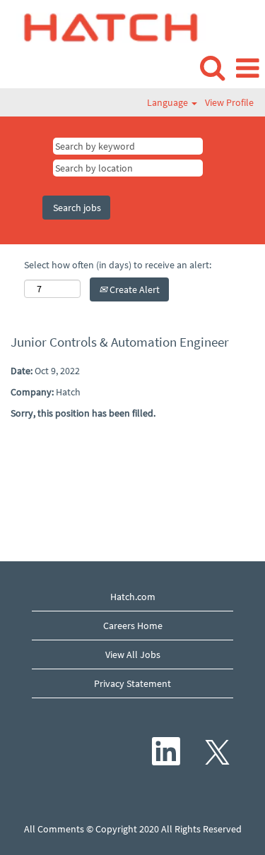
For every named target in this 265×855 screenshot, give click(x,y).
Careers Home (133, 625)
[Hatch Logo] (106, 26)
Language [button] (168, 102)
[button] (247, 68)
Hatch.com (132, 596)
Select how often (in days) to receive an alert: (117, 264)
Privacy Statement (132, 683)
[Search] (212, 67)
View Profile (229, 102)
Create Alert (133, 289)
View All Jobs (132, 654)
